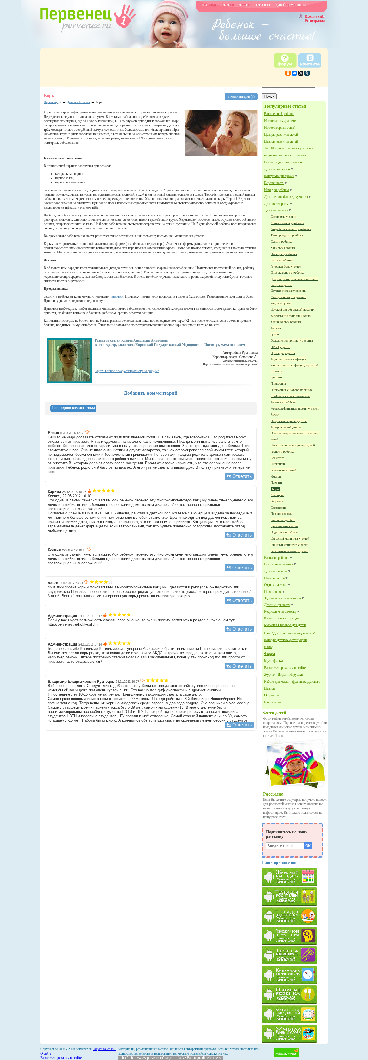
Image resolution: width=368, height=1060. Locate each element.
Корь (275, 489)
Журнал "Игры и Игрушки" (284, 675)
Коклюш (276, 476)
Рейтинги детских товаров (283, 162)
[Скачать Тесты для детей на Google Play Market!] (295, 916)
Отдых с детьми (275, 585)
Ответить (242, 476)
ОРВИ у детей (280, 347)
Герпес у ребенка (282, 451)
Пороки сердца (281, 513)
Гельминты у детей (283, 470)
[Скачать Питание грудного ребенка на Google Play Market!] (295, 994)
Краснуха (277, 495)
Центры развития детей (281, 134)
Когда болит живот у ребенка (291, 229)
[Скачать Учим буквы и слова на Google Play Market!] (295, 1034)
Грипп (275, 334)
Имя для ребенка (276, 190)
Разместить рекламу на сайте (285, 668)
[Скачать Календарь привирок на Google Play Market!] (295, 975)
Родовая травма (281, 303)
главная (209, 4)
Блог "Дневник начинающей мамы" (289, 633)
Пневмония (278, 383)
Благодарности (274, 702)
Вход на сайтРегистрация (315, 18)
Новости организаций (279, 128)
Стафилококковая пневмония (290, 396)
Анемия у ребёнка (283, 402)
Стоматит (277, 457)
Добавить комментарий (150, 393)
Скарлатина (278, 507)
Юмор (268, 647)
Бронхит (276, 377)
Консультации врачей (279, 176)
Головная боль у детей (286, 266)
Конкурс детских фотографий (285, 640)
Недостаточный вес (284, 532)
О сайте (45, 1053)
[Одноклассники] (288, 73)
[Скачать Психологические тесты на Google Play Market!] (295, 936)
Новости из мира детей (280, 121)
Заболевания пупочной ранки (291, 315)
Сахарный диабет (283, 520)
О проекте (271, 695)
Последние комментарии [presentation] (73, 408)
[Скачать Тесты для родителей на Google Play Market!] (295, 896)
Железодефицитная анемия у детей (295, 408)
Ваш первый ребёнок (279, 114)
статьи (227, 4)
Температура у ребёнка (287, 235)
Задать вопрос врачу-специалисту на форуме (127, 371)
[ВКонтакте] (294, 73)
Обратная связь (104, 1049)
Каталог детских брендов (282, 618)
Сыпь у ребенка (281, 241)
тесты (244, 4)
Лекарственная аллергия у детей (293, 445)
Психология (273, 592)
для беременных (291, 4)
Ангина (276, 328)
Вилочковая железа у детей (289, 551)
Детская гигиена (276, 571)
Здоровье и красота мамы (282, 598)
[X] (300, 73)
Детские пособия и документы (286, 197)
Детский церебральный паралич (293, 309)
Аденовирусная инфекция (288, 359)
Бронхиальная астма (284, 526)
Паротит (276, 482)
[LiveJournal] (307, 73)
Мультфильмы (274, 661)
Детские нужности (277, 605)
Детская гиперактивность (288, 290)
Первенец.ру (52, 102)
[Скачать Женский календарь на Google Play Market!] (295, 877)
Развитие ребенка (276, 558)
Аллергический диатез (286, 427)
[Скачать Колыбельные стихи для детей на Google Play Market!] (295, 1014)
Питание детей (274, 578)
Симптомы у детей (283, 216)
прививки (116, 296)
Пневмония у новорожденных (291, 389)
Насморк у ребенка (284, 254)
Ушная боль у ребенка (286, 321)
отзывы (263, 4)
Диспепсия (278, 463)
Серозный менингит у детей (290, 538)
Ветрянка (277, 501)
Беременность (274, 183)
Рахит (275, 414)
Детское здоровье (276, 204)
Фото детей (274, 712)
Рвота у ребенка (282, 260)
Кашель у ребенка (283, 247)
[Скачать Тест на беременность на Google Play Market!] (295, 955)
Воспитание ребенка (278, 564)
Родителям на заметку (280, 612)
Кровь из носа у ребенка (287, 223)
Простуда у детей (283, 353)
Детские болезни (276, 210)
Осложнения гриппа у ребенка (292, 340)
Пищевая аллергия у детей (289, 421)
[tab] (73, 408)
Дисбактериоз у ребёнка (287, 272)
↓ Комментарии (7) (241, 96)
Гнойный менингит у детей (289, 544)
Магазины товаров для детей (285, 625)
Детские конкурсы (277, 169)
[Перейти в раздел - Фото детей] (295, 789)
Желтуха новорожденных (288, 297)
